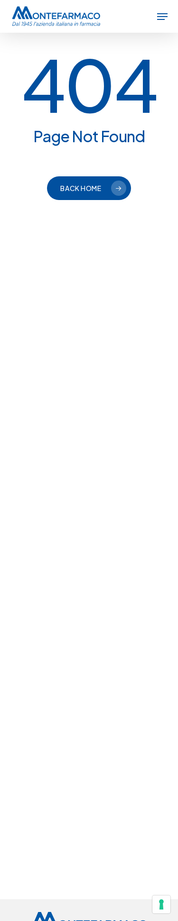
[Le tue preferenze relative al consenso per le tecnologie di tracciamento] (161, 904)
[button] (162, 16)
